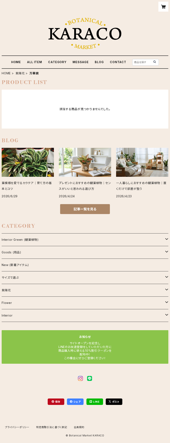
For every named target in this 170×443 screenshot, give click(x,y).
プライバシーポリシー (17, 427)
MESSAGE (81, 62)
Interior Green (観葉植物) (20, 239)
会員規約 (79, 427)
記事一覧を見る (85, 209)
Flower (7, 303)
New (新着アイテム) (15, 265)
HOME (16, 62)
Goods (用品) (11, 252)
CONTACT (118, 62)
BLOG (99, 62)
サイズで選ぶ (10, 277)
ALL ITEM (34, 62)
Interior (7, 315)
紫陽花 (20, 73)
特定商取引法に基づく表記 (51, 427)
